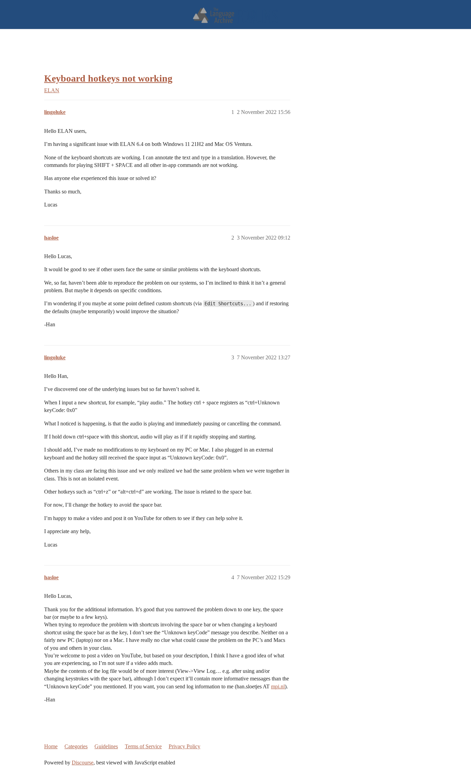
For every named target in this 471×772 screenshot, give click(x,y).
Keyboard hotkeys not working (108, 78)
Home (51, 746)
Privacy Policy (184, 746)
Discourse (82, 762)
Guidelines (106, 746)
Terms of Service (143, 746)
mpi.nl (278, 686)
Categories (76, 746)
